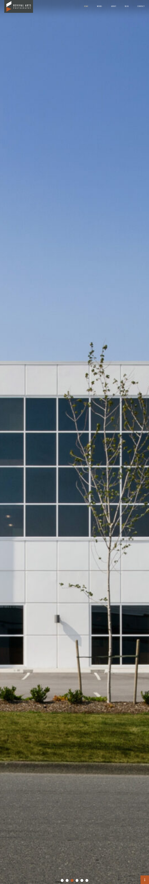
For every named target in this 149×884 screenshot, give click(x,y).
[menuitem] (86, 6)
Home (86, 6)
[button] (62, 880)
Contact (141, 6)
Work (99, 6)
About (113, 6)
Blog (127, 6)
